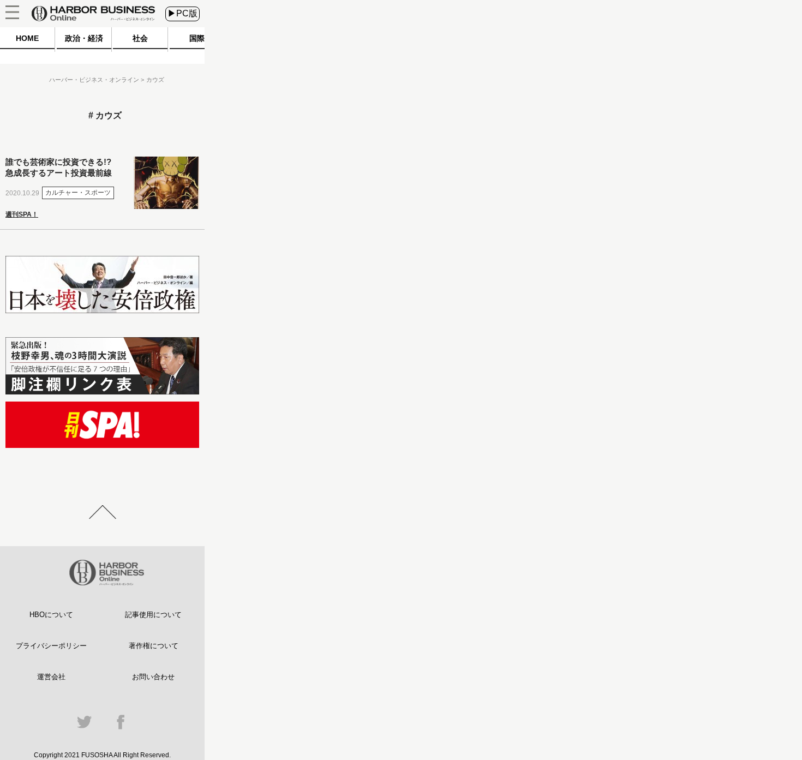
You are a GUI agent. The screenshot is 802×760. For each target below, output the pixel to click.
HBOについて (51, 615)
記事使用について (153, 615)
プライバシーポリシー (51, 646)
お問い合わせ (153, 677)
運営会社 (51, 677)
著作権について (153, 646)
